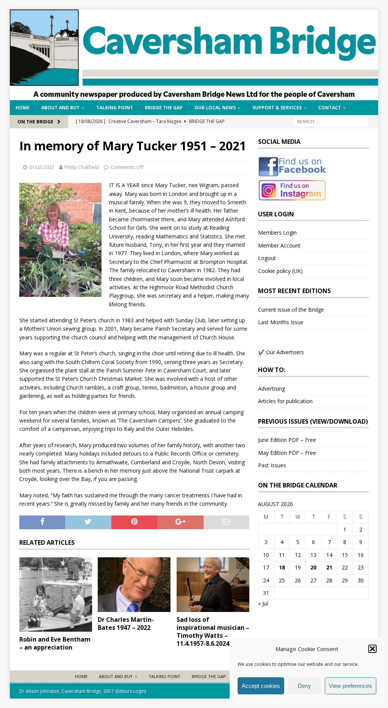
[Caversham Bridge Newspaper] (194, 95)
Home (23, 107)
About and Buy (60, 107)
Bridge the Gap (164, 107)
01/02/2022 (41, 167)
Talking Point (114, 107)
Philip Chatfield (81, 167)
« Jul (263, 603)
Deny (304, 686)
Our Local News (215, 107)
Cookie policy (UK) (280, 270)
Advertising (271, 388)
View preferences (350, 686)
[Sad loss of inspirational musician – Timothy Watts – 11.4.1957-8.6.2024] (213, 584)
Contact (329, 107)
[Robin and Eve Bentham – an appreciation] (55, 594)
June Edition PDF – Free (287, 439)
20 (313, 567)
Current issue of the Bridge (291, 309)
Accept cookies (261, 686)
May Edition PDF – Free (287, 452)
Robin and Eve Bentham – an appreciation (55, 643)
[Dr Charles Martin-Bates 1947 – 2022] (134, 584)
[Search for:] (331, 121)
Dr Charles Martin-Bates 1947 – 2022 (126, 623)
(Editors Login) (130, 691)
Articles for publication (285, 401)
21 (329, 567)
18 (282, 567)
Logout (267, 258)
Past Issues (272, 465)
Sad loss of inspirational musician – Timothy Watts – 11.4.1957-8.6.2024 (213, 631)
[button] (372, 649)
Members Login (277, 232)
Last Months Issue (281, 322)
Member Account (279, 245)
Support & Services (277, 107)
